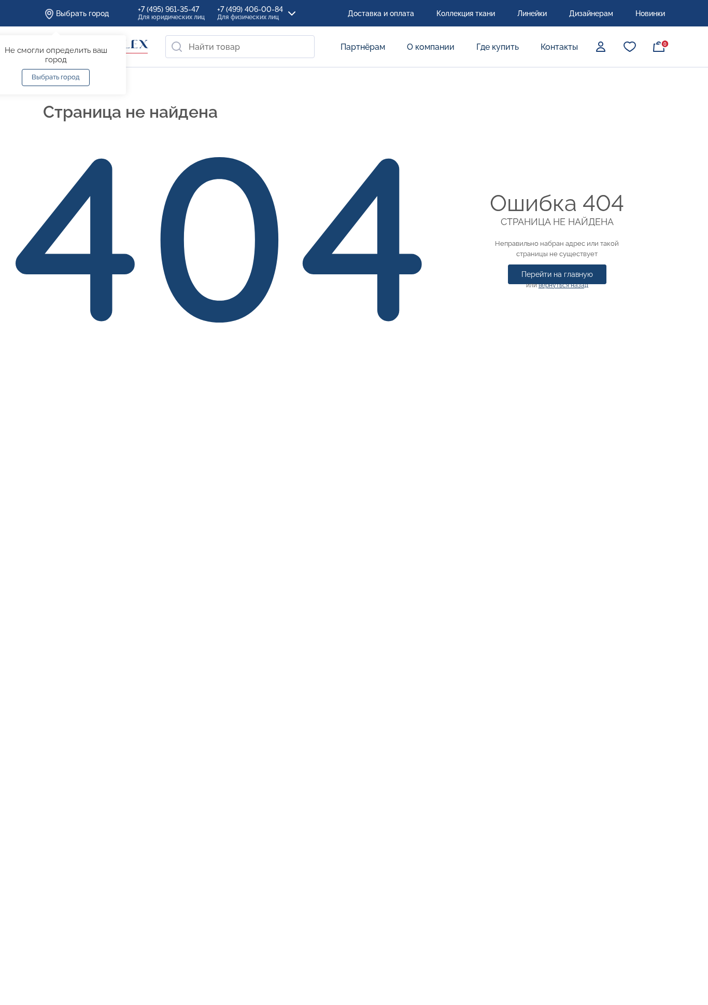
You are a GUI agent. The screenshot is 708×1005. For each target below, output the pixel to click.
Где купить (497, 47)
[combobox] (240, 46)
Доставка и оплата (381, 13)
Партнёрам (363, 47)
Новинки (650, 13)
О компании (431, 47)
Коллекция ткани (465, 13)
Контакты (559, 47)
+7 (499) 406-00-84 (250, 13)
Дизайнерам (591, 13)
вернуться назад (563, 285)
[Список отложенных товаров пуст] (630, 46)
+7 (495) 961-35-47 (171, 13)
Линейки (532, 13)
